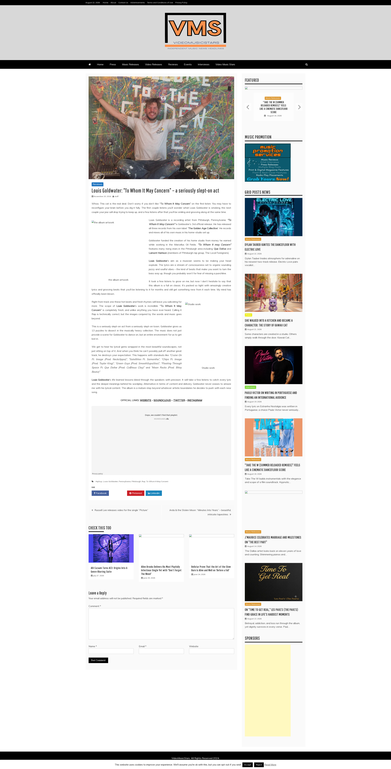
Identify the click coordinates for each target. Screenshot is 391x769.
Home (105, 2)
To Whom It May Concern (157, 481)
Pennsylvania (125, 481)
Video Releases (153, 64)
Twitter (119, 493)
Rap (143, 481)
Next (299, 107)
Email (142, 646)
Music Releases (130, 64)
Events (188, 64)
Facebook (101, 493)
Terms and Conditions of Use (160, 2)
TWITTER (179, 400)
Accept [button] (247, 764)
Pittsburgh (136, 481)
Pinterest (136, 493)
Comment (95, 606)
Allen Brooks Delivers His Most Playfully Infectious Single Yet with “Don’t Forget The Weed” (161, 570)
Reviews (173, 64)
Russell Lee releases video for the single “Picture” (121, 510)
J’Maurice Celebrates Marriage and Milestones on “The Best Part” (273, 107)
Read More (270, 764)
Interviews (203, 64)
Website (193, 646)
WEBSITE (145, 400)
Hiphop (99, 481)
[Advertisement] (268, 690)
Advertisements (137, 2)
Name (93, 646)
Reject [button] (259, 764)
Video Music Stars (225, 64)
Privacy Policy (181, 2)
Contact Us (123, 2)
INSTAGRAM (194, 400)
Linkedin (155, 493)
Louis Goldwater (110, 481)
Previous (248, 107)
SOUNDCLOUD (162, 400)
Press (113, 64)
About (113, 2)
